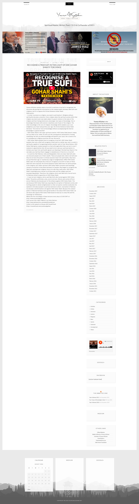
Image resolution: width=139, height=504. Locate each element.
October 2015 (92, 291)
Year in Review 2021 (94, 397)
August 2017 (92, 236)
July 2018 (91, 211)
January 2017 (92, 253)
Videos (62, 62)
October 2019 (92, 193)
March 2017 (92, 248)
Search (26, 4)
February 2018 (92, 221)
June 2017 (91, 241)
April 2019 (91, 203)
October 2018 (92, 208)
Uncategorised (94, 327)
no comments (29, 209)
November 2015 (93, 288)
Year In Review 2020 (94, 402)
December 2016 (93, 256)
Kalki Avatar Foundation (101, 442)
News (92, 319)
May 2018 (91, 216)
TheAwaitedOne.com (101, 440)
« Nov (28, 489)
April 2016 (91, 276)
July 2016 (91, 268)
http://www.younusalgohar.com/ (36, 198)
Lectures (55, 62)
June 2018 (91, 213)
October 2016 (92, 261)
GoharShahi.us (100, 438)
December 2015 (93, 286)
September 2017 (93, 233)
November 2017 (93, 228)
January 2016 (92, 283)
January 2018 (92, 223)
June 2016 (91, 271)
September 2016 (93, 263)
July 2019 (91, 198)
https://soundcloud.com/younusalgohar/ (38, 206)
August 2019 (92, 196)
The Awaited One (100, 393)
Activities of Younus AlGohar (101, 436)
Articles (92, 309)
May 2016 (91, 273)
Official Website (101, 432)
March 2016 (92, 278)
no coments (100, 154)
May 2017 (91, 243)
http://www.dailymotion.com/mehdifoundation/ (40, 202)
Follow (112, 4)
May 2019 (91, 201)
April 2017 (91, 246)
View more (24, 42)
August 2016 (92, 266)
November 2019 (93, 191)
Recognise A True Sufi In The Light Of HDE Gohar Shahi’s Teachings (52, 66)
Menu (69, 3)
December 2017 (93, 226)
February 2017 (92, 251)
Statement (93, 324)
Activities (93, 306)
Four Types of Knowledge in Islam (97, 400)
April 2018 (91, 218)
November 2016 (93, 258)
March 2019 (92, 206)
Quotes (92, 322)
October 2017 (92, 231)
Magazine (93, 316)
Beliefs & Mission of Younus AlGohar (100, 434)
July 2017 (91, 238)
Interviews (93, 311)
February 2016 (92, 281)
